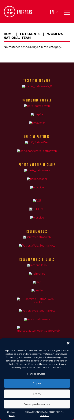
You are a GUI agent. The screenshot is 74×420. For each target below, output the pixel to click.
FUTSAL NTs (30, 34)
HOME (8, 34)
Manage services (36, 373)
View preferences (37, 404)
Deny (37, 394)
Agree (37, 383)
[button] (68, 343)
